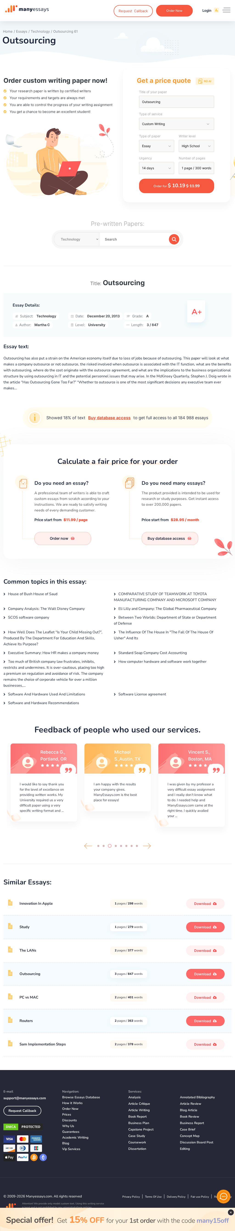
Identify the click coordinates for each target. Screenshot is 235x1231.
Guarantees (70, 1132)
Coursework (137, 1142)
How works (72, 1103)
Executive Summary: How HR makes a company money (53, 652)
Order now (59, 538)
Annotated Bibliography (197, 1097)
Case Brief (187, 1129)
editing (185, 1149)
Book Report (137, 1116)
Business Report (192, 1123)
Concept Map (189, 1136)
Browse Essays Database (81, 1097)
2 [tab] (104, 846)
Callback (133, 11)
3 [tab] (110, 846)
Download (203, 903)
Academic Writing (75, 1137)
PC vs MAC (29, 997)
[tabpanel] (44, 782)
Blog (65, 1143)
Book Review (189, 1116)
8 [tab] (137, 846)
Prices (66, 1114)
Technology (46, 316)
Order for (177, 185)
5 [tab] (121, 846)
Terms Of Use (153, 1197)
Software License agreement (142, 694)
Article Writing (139, 1110)
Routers (26, 1020)
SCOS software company (28, 617)
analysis (134, 1097)
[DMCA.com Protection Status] (29, 1128)
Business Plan (138, 1123)
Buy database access (109, 417)
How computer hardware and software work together (162, 661)
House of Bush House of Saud (32, 594)
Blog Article (188, 1110)
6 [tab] (126, 846)
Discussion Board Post (196, 1142)
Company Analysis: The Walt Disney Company (46, 608)
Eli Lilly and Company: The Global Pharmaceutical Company (167, 608)
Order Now (174, 11)
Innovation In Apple (36, 903)
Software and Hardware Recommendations (43, 703)
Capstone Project (141, 1129)
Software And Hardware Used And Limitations (46, 694)
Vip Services (71, 1149)
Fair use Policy (200, 1197)
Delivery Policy (176, 1197)
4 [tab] (116, 846)
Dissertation (137, 1149)
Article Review (190, 1104)
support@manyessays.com (24, 1098)
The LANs (28, 950)
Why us (68, 1126)
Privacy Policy (131, 1197)
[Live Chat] (223, 1196)
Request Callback (22, 1110)
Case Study (136, 1136)
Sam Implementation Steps (43, 1044)
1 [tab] (98, 846)
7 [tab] (132, 846)
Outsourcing (30, 973)
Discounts (69, 1120)
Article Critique (139, 1104)
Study (24, 927)
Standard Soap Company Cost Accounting (152, 652)
